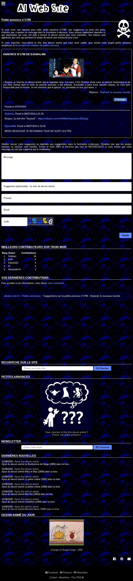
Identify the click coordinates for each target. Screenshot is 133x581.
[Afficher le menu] (3, 4)
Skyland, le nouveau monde (115, 92)
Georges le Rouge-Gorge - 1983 (66, 550)
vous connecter (56, 283)
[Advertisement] (66, 333)
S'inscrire (103, 447)
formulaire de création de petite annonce (37, 45)
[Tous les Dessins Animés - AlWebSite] (43, 13)
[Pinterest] (121, 559)
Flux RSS (77, 577)
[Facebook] (114, 559)
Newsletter (82, 572)
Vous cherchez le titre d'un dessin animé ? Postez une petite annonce (66, 433)
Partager (121, 99)
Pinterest (67, 572)
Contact (53, 577)
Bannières (64, 577)
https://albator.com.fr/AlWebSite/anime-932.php (63, 118)
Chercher (103, 368)
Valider (125, 235)
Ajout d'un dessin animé (27, 461)
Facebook (52, 572)
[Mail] (129, 559)
